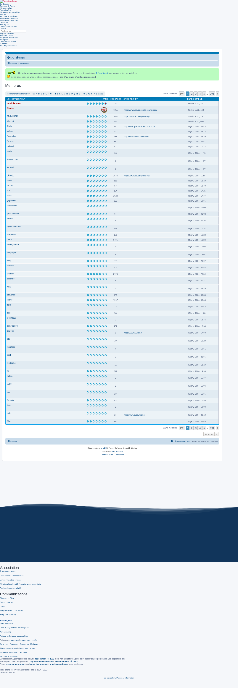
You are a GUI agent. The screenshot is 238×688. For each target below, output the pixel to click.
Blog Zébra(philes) (8, 614)
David (9, 180)
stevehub (11, 295)
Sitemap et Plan (7, 598)
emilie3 (10, 218)
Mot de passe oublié (8, 46)
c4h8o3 (10, 146)
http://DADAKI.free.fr (133, 333)
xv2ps (10, 131)
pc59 (9, 384)
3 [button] (196, 93)
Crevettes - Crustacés (9, 644)
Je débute (4, 4)
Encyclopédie (6, 10)
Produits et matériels (8, 16)
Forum (2, 606)
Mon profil (4, 40)
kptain (9, 376)
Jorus (9, 239)
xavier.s (10, 266)
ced (8, 313)
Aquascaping (5, 632)
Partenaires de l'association (12, 576)
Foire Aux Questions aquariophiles (14, 628)
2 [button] (191, 93)
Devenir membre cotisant (10, 580)
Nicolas (10, 108)
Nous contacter (6, 602)
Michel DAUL (13, 116)
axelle (9, 151)
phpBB (104, 448)
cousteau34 (12, 326)
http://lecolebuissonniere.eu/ (136, 136)
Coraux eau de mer (26, 648)
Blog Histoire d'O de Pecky (11, 610)
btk (8, 339)
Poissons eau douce (9, 18)
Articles (3, 14)
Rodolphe (11, 363)
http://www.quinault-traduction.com (139, 126)
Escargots (4, 24)
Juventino (11, 136)
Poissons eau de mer (9, 20)
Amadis (10, 400)
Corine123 (11, 318)
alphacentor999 (14, 226)
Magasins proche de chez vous (13, 652)
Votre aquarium (6, 624)
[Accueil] (8, 1)
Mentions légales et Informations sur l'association (21, 584)
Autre (100, 94)
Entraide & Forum (7, 6)
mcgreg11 (11, 253)
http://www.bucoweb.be (134, 415)
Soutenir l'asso (6, 35)
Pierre (9, 300)
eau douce (14, 640)
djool (9, 305)
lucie (9, 405)
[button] (181, 93)
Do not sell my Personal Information (119, 678)
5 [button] (204, 93)
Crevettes (4, 22)
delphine (11, 279)
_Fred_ (10, 175)
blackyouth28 (13, 244)
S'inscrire (4, 44)
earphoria (11, 234)
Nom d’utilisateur (16, 99)
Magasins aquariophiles (10, 12)
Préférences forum (8, 42)
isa (8, 190)
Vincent (10, 121)
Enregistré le (194, 99)
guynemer (11, 200)
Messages (115, 99)
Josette (10, 141)
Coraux (3, 29)
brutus (10, 185)
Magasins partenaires (9, 38)
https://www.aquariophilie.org (136, 116)
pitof (9, 355)
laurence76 (12, 205)
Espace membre (7, 33)
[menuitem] (11, 58)
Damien (10, 274)
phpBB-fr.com (117, 451)
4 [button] (200, 93)
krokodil (10, 167)
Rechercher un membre (18, 94)
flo (8, 371)
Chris (9, 126)
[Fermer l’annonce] (217, 70)
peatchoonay (13, 213)
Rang (105, 99)
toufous (10, 331)
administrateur (14, 103)
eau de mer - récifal (28, 640)
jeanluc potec (13, 159)
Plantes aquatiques (8, 27)
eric (8, 392)
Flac (9, 421)
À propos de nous (7, 572)
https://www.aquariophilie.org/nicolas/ (140, 110)
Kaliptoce (11, 347)
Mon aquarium (6, 8)
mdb (9, 413)
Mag (9, 261)
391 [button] (212, 93)
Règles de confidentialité (10, 588)
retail (9, 287)
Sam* (9, 195)
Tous (32, 94)
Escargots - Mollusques (30, 644)
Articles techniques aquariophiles (14, 636)
